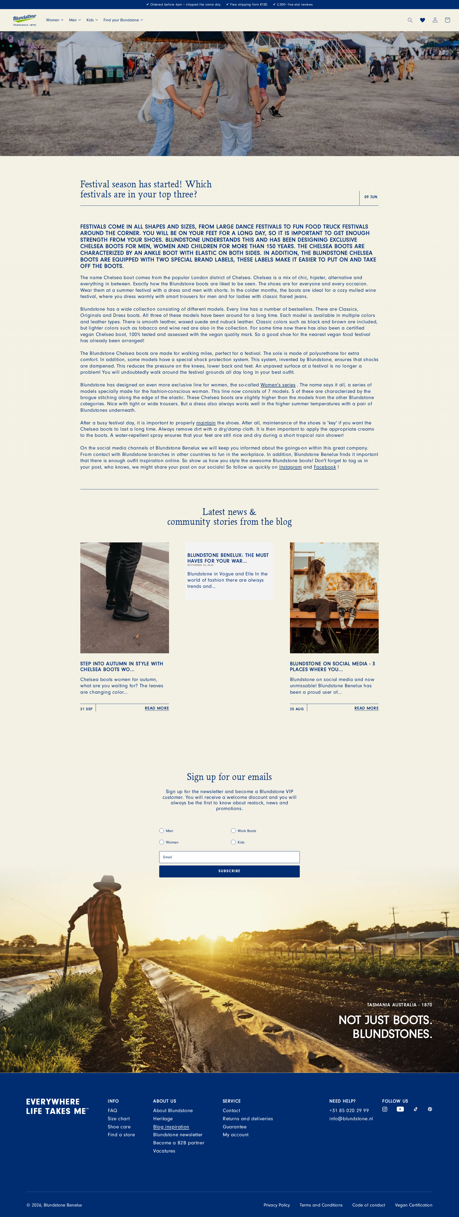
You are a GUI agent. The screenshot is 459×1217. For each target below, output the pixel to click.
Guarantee (234, 1127)
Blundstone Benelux (63, 1205)
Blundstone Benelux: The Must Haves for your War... (228, 558)
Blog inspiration (171, 1127)
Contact (231, 1110)
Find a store (121, 1134)
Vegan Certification (413, 1205)
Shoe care (119, 1127)
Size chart (119, 1118)
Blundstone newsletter (178, 1134)
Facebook (325, 467)
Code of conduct (368, 1205)
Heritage (163, 1118)
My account (236, 1134)
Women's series (278, 385)
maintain (206, 423)
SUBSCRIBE (229, 871)
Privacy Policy (277, 1205)
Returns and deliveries (248, 1118)
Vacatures (164, 1151)
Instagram (290, 467)
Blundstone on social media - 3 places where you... (332, 666)
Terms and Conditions (321, 1205)
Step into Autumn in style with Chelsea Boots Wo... (121, 666)
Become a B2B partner (178, 1143)
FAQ (112, 1110)
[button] (410, 20)
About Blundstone (173, 1110)
